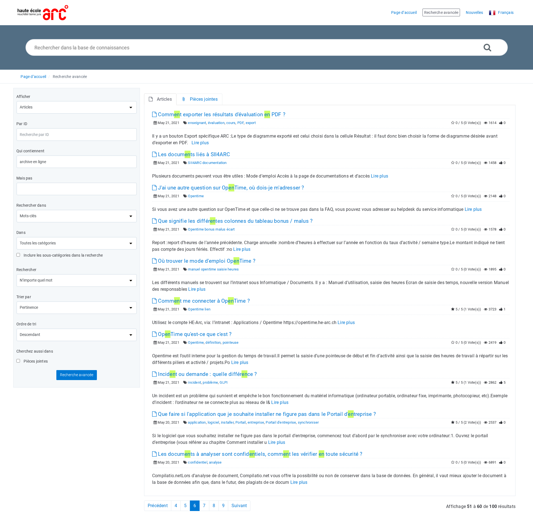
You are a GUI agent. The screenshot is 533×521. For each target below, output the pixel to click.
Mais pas (24, 178)
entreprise (256, 422)
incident (194, 382)
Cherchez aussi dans (34, 351)
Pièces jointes (35, 361)
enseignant (197, 123)
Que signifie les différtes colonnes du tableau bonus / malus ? (235, 221)
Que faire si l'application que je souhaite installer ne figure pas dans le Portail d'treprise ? (266, 414)
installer (227, 422)
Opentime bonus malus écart (211, 229)
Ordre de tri (26, 324)
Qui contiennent (30, 151)
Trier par (23, 297)
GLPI (224, 382)
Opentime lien (199, 309)
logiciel (213, 422)
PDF (240, 123)
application (197, 422)
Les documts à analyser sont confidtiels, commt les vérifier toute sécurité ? (259, 454)
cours (230, 123)
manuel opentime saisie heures (213, 269)
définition (213, 342)
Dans (21, 232)
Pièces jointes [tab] (204, 99)
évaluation (216, 123)
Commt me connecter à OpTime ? (203, 301)
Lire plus (200, 142)
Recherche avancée (70, 76)
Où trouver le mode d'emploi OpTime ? (206, 261)
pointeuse (231, 342)
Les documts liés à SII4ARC (193, 154)
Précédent (158, 505)
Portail (240, 422)
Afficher (23, 96)
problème (210, 382)
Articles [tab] (164, 99)
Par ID (21, 124)
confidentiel (197, 462)
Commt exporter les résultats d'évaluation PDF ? (221, 114)
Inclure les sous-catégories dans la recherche (63, 255)
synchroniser (308, 422)
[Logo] (42, 13)
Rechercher (26, 269)
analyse (215, 462)
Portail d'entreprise (281, 422)
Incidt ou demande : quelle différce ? (207, 374)
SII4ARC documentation (207, 163)
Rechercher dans (31, 205)
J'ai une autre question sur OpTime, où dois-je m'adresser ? (230, 187)
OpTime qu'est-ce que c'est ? (194, 334)
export (251, 123)
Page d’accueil (33, 76)
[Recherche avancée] (487, 47)
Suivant (239, 505)
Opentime (196, 196)
